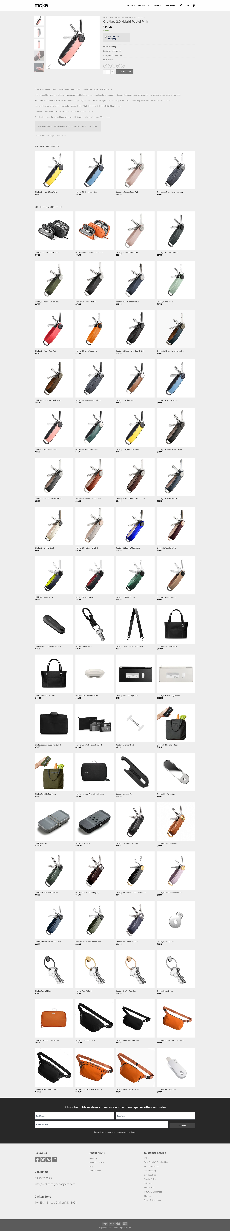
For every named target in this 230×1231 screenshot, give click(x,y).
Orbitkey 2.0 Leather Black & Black (169, 450)
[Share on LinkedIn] (123, 66)
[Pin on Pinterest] (118, 66)
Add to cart (124, 72)
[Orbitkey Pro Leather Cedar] (176, 821)
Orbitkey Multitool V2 (124, 794)
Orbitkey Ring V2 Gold (83, 991)
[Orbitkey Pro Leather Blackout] (135, 821)
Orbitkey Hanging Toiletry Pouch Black (89, 794)
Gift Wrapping (150, 1171)
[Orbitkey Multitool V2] (135, 772)
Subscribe (182, 1126)
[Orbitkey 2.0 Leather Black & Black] (176, 427)
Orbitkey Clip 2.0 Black (83, 646)
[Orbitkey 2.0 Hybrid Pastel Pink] (54, 427)
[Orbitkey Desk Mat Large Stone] (176, 674)
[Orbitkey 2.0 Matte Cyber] (54, 575)
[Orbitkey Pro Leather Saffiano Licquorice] (135, 870)
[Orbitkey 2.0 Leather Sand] (54, 526)
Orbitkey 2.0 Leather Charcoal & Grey (48, 499)
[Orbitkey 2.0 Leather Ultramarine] (135, 526)
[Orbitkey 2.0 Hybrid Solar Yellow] (54, 170)
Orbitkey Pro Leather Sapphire (127, 942)
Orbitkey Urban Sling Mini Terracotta (170, 1040)
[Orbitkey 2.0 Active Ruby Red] (54, 329)
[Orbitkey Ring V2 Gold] (94, 969)
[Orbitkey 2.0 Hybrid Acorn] (135, 378)
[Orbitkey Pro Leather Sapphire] (135, 920)
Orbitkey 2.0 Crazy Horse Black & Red (130, 351)
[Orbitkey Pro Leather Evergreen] (54, 870)
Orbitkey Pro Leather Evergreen (46, 893)
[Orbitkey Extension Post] (135, 723)
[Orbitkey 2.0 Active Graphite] (176, 230)
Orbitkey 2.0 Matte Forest (125, 597)
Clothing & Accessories (120, 18)
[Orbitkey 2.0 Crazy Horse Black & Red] (135, 329)
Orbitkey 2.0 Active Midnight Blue (128, 302)
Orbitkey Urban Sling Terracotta (127, 1089)
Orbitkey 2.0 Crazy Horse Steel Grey (170, 192)
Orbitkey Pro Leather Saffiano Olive (88, 942)
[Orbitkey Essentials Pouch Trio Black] (94, 723)
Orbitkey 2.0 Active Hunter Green (47, 302)
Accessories (139, 18)
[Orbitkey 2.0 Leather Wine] (176, 526)
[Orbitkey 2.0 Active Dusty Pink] (135, 170)
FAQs (146, 1158)
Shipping (148, 1183)
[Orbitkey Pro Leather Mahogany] (94, 870)
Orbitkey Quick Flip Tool (165, 942)
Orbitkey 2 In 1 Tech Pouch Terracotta (89, 253)
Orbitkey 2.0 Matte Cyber (44, 597)
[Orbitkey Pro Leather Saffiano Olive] (94, 920)
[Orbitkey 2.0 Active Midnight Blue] (135, 280)
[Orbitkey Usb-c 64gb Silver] (176, 1067)
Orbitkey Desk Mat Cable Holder (87, 696)
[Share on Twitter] (110, 66)
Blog (91, 1166)
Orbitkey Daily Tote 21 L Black (45, 696)
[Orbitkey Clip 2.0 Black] (94, 624)
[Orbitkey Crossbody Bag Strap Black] (135, 624)
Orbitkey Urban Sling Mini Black (127, 1040)
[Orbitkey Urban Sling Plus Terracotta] (94, 1067)
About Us (93, 1158)
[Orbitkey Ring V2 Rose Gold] (135, 969)
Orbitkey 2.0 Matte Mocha (166, 597)
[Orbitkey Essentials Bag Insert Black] (54, 723)
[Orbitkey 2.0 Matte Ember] (94, 575)
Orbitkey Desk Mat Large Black (127, 696)
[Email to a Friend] (114, 66)
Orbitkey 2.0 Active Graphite (167, 253)
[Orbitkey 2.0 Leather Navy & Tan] (176, 477)
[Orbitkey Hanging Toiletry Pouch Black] (94, 772)
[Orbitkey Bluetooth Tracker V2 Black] (54, 624)
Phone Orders (149, 1187)
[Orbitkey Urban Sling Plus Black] (54, 1067)
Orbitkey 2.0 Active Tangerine (86, 351)
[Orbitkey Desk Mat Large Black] (135, 674)
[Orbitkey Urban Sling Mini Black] (135, 1018)
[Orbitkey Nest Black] (94, 821)
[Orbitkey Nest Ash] (54, 821)
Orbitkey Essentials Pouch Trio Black (88, 745)
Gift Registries (150, 1175)
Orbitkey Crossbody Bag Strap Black (129, 646)
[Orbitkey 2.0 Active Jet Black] (94, 280)
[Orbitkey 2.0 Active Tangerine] (94, 329)
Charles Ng (116, 51)
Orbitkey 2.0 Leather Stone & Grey (87, 548)
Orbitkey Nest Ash (41, 843)
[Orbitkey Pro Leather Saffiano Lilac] (176, 870)
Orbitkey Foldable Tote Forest (45, 794)
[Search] (181, 5)
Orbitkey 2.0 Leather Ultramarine (128, 548)
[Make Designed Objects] (41, 5)
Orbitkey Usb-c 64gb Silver (166, 1089)
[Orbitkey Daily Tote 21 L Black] (54, 674)
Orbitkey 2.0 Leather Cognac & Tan (88, 499)
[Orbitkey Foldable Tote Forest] (54, 772)
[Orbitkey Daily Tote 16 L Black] (176, 624)
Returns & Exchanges (153, 1192)
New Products (95, 1171)
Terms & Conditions (152, 1200)
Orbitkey (112, 46)
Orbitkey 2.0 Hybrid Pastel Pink (46, 450)
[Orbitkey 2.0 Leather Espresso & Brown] (135, 477)
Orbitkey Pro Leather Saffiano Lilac (169, 893)
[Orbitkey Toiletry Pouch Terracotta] (54, 1018)
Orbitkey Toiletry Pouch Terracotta (47, 1040)
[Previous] (50, 42)
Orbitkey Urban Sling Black (85, 1040)
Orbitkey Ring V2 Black (43, 991)
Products (143, 5)
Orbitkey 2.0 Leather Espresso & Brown (130, 499)
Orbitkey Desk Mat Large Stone (168, 696)
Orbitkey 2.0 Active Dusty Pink (127, 192)
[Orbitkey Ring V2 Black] (54, 969)
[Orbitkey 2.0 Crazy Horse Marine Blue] (176, 329)
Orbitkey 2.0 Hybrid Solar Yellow (46, 192)
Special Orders (150, 1179)
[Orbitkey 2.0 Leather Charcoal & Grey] (54, 477)
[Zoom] (49, 66)
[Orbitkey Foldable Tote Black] (176, 723)
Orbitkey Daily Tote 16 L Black (167, 646)
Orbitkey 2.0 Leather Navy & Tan (168, 499)
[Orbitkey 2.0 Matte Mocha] (176, 575)
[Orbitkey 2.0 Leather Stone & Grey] (94, 526)
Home (105, 18)
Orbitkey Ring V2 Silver (165, 991)
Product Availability (152, 1166)
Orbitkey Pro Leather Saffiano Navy (48, 942)
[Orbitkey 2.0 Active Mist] (176, 280)
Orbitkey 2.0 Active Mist (165, 302)
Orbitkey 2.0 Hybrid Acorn (125, 400)
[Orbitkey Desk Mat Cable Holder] (94, 674)
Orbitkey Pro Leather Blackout (127, 843)
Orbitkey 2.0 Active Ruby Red (45, 351)
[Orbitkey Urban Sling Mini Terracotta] (176, 1018)
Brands (157, 5)
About (129, 5)
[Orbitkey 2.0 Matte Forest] (135, 575)
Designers (169, 5)
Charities (148, 1196)
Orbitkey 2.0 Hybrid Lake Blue (86, 192)
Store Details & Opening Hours (156, 1162)
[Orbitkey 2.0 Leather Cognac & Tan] (94, 477)
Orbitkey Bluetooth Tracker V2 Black (48, 646)
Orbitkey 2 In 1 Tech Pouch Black (47, 253)
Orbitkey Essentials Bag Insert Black (48, 745)
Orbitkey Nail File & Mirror (166, 794)
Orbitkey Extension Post (125, 745)
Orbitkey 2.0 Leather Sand (44, 548)
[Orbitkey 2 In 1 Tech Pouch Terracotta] (94, 230)
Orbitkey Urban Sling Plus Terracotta (88, 1089)
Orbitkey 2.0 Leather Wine (166, 548)
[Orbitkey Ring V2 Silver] (176, 969)
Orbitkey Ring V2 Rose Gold (126, 991)
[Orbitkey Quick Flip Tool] (176, 920)
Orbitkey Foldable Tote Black (167, 745)
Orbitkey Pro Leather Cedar (167, 843)
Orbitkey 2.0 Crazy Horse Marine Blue (170, 351)
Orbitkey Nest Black (82, 843)
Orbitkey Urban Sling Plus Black (46, 1089)
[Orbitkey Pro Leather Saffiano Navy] (54, 920)
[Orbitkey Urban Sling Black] (94, 1018)
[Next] (95, 42)
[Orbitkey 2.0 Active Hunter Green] (54, 280)
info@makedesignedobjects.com (55, 1184)
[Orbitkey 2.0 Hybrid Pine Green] (94, 427)
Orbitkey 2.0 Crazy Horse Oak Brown (48, 400)
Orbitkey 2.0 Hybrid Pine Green (86, 450)
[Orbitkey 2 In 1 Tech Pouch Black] (54, 230)
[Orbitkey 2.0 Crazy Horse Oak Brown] (54, 378)
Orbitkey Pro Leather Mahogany (87, 893)
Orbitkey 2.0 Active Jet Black (85, 302)
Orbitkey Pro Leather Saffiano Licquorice (131, 893)
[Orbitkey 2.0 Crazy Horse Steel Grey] (176, 170)
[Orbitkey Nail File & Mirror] (176, 772)
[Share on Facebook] (105, 66)
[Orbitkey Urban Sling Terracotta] (135, 1067)
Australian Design (96, 1162)
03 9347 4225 (43, 1178)
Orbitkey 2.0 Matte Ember (84, 597)
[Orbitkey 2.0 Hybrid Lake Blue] (94, 170)
